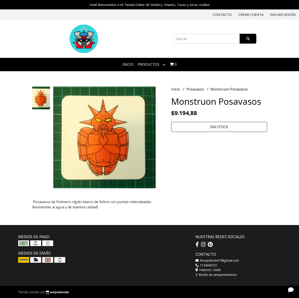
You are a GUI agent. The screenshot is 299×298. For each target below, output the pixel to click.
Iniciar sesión (283, 14)
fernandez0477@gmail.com (219, 260)
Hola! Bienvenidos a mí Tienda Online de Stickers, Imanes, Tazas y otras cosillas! (149, 4)
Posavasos (195, 89)
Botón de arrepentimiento (217, 275)
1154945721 (208, 265)
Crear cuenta (251, 14)
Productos (149, 64)
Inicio (128, 64)
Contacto (222, 14)
